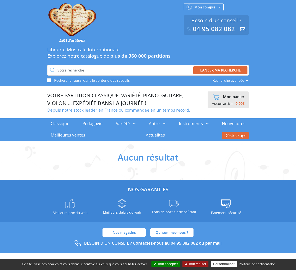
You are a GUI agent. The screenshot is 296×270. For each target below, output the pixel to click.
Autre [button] (155, 123)
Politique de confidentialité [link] (257, 264)
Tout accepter (167, 264)
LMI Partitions (72, 40)
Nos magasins (124, 232)
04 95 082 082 (214, 29)
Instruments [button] (191, 123)
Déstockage (235, 135)
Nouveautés (233, 123)
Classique (60, 123)
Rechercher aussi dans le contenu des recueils (92, 80)
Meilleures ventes (68, 135)
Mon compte (205, 7)
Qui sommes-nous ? (172, 232)
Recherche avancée (228, 80)
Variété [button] (123, 123)
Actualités (155, 135)
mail (217, 243)
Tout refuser (196, 264)
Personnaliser (223, 264)
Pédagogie (92, 123)
